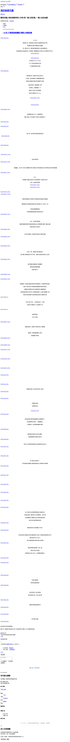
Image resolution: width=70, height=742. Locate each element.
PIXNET (24, 723)
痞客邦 (8, 644)
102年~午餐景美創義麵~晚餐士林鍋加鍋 (17, 33)
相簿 (4, 23)
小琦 (2, 636)
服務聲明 (48, 723)
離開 (8, 739)
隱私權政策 (42, 723)
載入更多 (3, 654)
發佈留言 (3, 662)
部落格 (5, 25)
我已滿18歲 (3, 739)
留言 (11, 644)
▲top (2, 652)
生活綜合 (12, 21)
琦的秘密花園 (7, 10)
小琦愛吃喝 (11, 649)
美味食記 (11, 648)
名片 (4, 27)
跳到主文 (3, 14)
